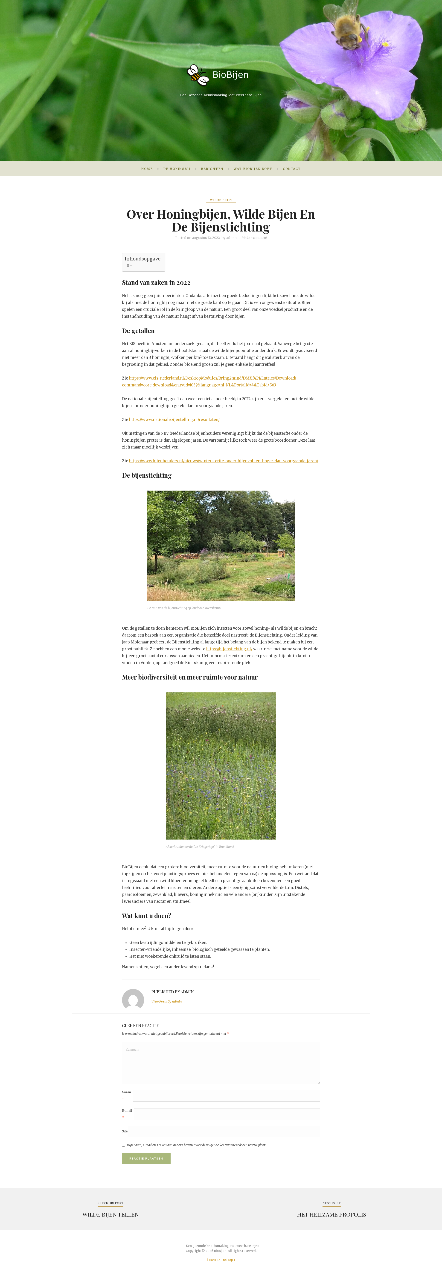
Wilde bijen (221, 200)
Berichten (212, 169)
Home (147, 169)
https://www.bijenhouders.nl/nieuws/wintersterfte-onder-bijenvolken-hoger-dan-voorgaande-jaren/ (223, 461)
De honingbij (176, 169)
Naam (126, 1095)
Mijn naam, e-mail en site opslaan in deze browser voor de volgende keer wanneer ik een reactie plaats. (196, 1145)
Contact (292, 169)
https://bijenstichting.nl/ (229, 649)
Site (125, 1131)
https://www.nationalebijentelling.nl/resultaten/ (174, 419)
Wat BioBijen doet (253, 169)
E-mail (127, 1114)
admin (231, 238)
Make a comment (254, 238)
